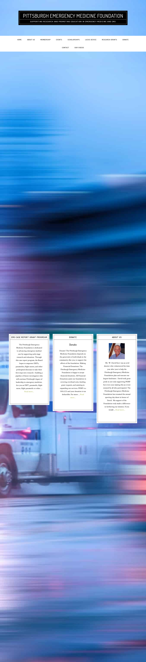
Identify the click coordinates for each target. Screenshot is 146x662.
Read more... (29, 391)
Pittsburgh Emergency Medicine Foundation (73, 15)
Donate (73, 344)
